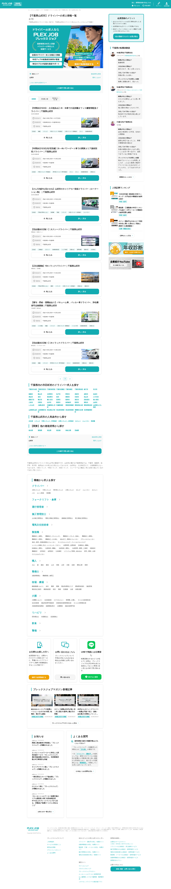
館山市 (40, 394)
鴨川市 (40, 399)
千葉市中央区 (33, 389)
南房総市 (68, 402)
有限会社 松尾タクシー (37, 232)
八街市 (31, 402)
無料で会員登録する (39, 677)
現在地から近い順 (55, 98)
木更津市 (50, 394)
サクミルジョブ (83, 866)
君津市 (58, 399)
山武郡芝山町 (33, 410)
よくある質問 (51, 853)
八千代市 (96, 397)
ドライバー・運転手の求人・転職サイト (91, 841)
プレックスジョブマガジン (87, 871)
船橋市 (31, 394)
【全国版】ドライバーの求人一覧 (52, 10)
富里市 (58, 402)
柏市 (57, 397)
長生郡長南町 (70, 410)
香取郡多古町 (79, 405)
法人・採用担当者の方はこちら (141, 2)
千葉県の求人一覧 (66, 10)
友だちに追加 (93, 677)
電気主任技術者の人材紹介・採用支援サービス (125, 852)
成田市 (86, 394)
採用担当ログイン (116, 860)
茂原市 (77, 394)
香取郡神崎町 (70, 405)
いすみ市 (31, 405)
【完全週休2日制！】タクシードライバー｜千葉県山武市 (56, 229)
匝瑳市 (77, 402)
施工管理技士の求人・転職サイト (89, 852)
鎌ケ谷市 (50, 399)
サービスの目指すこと (54, 844)
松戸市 (58, 394)
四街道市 (86, 399)
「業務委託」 (83, 763)
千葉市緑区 (69, 389)
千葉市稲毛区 (51, 389)
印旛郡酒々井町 (51, 406)
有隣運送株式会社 (130, 55)
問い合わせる (65, 677)
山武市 (95, 402)
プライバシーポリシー (54, 850)
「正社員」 (83, 749)
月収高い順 (44, 99)
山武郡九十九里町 (97, 406)
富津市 (68, 399)
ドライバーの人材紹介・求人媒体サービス (123, 846)
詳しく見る (82, 138)
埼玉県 (49, 430)
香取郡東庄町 (88, 405)
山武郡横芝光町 (42, 411)
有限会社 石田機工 (36, 268)
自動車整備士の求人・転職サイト (89, 844)
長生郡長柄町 (60, 410)
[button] (60, 379)
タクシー (78, 421)
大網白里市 (41, 405)
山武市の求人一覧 (76, 10)
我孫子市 (31, 399)
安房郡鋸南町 (88, 410)
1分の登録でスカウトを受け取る (126, 36)
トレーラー (85, 421)
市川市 (95, 389)
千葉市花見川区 (42, 390)
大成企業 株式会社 (36, 308)
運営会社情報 (51, 847)
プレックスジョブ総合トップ (35, 10)
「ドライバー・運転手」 (84, 754)
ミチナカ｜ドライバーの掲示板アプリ (90, 881)
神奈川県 (68, 430)
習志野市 (50, 397)
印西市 (40, 402)
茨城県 (77, 430)
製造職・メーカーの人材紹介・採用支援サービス (125, 855)
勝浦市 (68, 397)
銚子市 (86, 389)
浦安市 (77, 399)
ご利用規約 (50, 841)
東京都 (58, 430)
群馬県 (40, 430)
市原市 (77, 397)
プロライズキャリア (85, 868)
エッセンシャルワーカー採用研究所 (90, 874)
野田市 (68, 394)
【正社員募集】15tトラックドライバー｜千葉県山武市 (55, 266)
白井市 (49, 402)
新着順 (34, 99)
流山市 (86, 397)
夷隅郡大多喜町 (79, 411)
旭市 (39, 397)
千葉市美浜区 (79, 389)
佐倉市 (95, 394)
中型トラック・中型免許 (49, 421)
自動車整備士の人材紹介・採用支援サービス (124, 857)
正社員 (31, 421)
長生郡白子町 (51, 410)
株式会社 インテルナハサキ (38, 345)
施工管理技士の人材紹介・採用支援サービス (124, 849)
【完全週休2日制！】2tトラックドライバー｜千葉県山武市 (57, 343)
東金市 (31, 397)
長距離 (93, 421)
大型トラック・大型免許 (66, 421)
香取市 (86, 402)
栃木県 (31, 430)
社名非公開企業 (35, 114)
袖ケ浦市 (96, 399)
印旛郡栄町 (59, 405)
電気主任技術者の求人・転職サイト (90, 855)
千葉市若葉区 (60, 389)
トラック (37, 421)
